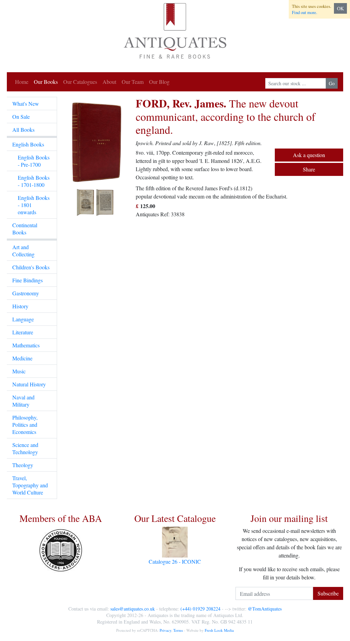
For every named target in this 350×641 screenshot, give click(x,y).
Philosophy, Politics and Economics (25, 424)
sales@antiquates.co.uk (132, 608)
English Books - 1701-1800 (34, 181)
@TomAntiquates (265, 608)
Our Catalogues (80, 81)
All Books (23, 129)
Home (21, 81)
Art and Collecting (23, 250)
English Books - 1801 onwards (34, 205)
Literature (22, 332)
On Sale (21, 116)
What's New (25, 103)
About (109, 81)
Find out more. (304, 12)
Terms (178, 630)
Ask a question (309, 154)
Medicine (22, 358)
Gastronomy (25, 293)
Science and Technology (25, 448)
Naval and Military (23, 401)
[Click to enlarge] (96, 157)
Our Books (46, 81)
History (20, 306)
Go (332, 83)
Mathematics (26, 345)
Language (23, 319)
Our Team (133, 81)
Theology (22, 465)
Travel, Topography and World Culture (30, 485)
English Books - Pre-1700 (34, 161)
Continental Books (24, 228)
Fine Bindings (27, 280)
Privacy (165, 630)
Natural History (29, 384)
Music (19, 371)
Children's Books (31, 267)
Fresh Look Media (219, 630)
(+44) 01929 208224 (200, 608)
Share (309, 169)
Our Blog (159, 81)
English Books (28, 144)
